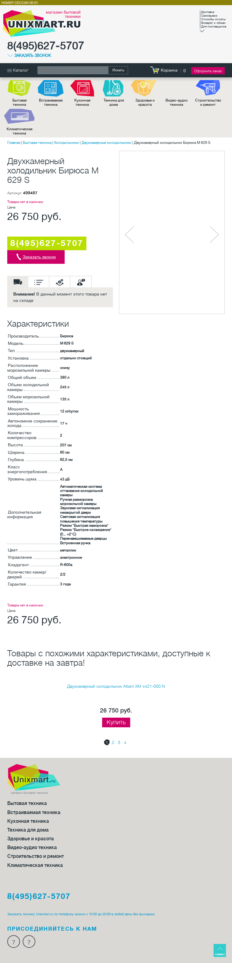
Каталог (20, 70)
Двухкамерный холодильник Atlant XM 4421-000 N (116, 686)
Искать (118, 70)
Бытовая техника (19, 102)
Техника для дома (114, 102)
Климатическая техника (19, 131)
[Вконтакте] (29, 941)
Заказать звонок (32, 55)
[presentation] (18, 281)
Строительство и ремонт (208, 102)
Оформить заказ (208, 71)
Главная (13, 143)
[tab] (17, 281)
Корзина (169, 70)
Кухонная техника (82, 102)
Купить (116, 722)
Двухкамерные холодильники (106, 143)
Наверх (220, 954)
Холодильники (66, 143)
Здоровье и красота (145, 102)
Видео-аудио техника (177, 102)
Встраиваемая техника (51, 102)
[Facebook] (13, 941)
